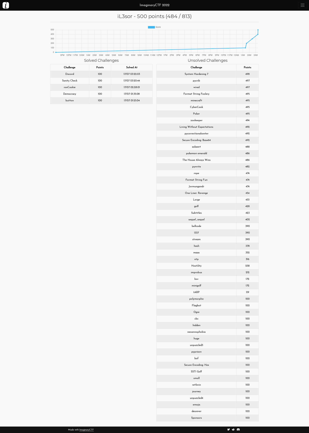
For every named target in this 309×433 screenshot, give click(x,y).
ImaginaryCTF (86, 430)
